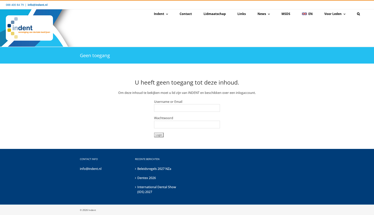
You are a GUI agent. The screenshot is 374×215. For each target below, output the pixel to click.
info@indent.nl (38, 5)
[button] (358, 13)
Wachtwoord (163, 118)
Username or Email (168, 102)
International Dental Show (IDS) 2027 (156, 189)
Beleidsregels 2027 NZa (154, 169)
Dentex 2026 (146, 178)
